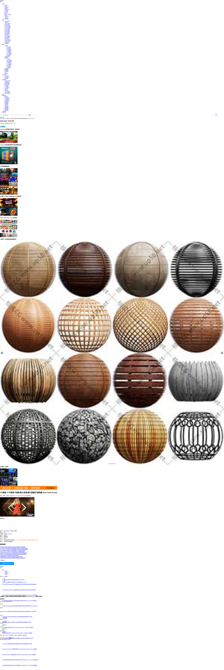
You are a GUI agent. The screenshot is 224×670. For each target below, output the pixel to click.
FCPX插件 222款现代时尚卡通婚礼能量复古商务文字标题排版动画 (13, 548)
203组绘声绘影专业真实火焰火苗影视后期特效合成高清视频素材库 (14, 553)
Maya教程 (7, 34)
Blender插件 (7, 84)
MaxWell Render (8, 14)
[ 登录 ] (4, 601)
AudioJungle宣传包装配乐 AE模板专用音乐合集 (25, 540)
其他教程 (6, 43)
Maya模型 (9, 66)
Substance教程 (7, 39)
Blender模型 (9, 61)
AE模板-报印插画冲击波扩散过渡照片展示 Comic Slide (13, 579)
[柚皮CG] (2, 0)
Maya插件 (7, 88)
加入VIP (4, 112)
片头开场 (9, 46)
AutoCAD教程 (7, 23)
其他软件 (6, 18)
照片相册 (9, 48)
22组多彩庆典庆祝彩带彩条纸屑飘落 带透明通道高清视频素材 (12, 557)
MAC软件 (7, 75)
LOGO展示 (9, 54)
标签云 (15, 635)
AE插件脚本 (7, 83)
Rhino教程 (7, 38)
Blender (6, 8)
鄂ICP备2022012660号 (6, 639)
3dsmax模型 (9, 60)
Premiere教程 (7, 37)
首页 (1, 1)
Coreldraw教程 (7, 27)
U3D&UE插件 (7, 93)
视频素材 (6, 70)
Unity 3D (6, 17)
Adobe (6, 6)
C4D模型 (9, 62)
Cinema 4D (7, 9)
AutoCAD (7, 7)
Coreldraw (7, 10)
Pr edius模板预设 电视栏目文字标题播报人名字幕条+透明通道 (12, 550)
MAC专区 (4, 74)
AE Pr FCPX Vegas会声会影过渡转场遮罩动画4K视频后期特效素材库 (14, 549)
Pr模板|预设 (7, 56)
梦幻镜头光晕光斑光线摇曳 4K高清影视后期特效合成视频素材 (13, 546)
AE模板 (6, 45)
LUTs (6, 72)
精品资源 (4, 95)
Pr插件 (6, 89)
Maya (6, 13)
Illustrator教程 (7, 31)
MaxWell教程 (7, 33)
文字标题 (9, 49)
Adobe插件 (7, 82)
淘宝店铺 (24, 635)
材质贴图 (6, 68)
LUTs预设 (7, 99)
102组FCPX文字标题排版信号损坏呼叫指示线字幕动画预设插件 (13, 554)
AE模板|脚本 (7, 97)
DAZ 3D (6, 11)
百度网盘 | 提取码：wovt (7, 563)
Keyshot (6, 12)
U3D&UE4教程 (8, 40)
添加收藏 (28, 495)
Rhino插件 (7, 90)
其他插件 (6, 78)
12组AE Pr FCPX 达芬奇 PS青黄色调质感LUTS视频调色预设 (12, 551)
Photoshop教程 (7, 35)
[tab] (110, 463)
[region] (112, 353)
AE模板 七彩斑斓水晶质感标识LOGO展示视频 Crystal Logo (14, 582)
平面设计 (6, 73)
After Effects (6, 530)
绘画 (3, 94)
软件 (3, 3)
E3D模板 (9, 51)
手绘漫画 (6, 106)
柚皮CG (1, 495)
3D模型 (6, 57)
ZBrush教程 (7, 42)
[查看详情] (112, 353)
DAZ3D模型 (9, 64)
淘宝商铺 (4, 111)
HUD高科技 (9, 53)
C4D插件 (6, 85)
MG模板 (8, 55)
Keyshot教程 (7, 32)
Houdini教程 (7, 29)
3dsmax (6, 5)
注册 (216, 114)
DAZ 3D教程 (7, 28)
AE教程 (6, 22)
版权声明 (20, 635)
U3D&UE (9, 67)
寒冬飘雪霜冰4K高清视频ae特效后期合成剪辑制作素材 (11, 556)
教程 (3, 20)
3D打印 (8, 59)
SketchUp (6, 16)
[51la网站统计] (13, 637)
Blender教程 (7, 24)
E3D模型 (9, 65)
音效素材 (6, 71)
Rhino (6, 15)
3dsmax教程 (7, 21)
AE (3, 576)
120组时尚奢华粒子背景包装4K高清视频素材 (9, 555)
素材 (3, 44)
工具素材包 (9, 50)
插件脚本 (4, 79)
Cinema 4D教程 (8, 26)
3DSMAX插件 (7, 80)
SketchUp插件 (7, 91)
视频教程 (6, 107)
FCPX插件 (7, 77)
